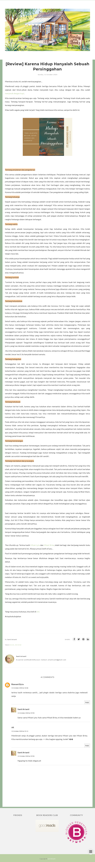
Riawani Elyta (17, 684)
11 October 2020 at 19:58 (26, 713)
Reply (87, 702)
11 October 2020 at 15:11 (19, 731)
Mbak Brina (49, 545)
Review (18, 645)
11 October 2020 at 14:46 (19, 688)
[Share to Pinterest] (83, 639)
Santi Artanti (23, 709)
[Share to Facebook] (74, 639)
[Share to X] (79, 639)
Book (11, 645)
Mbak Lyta (35, 545)
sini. (38, 611)
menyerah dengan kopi (14, 93)
